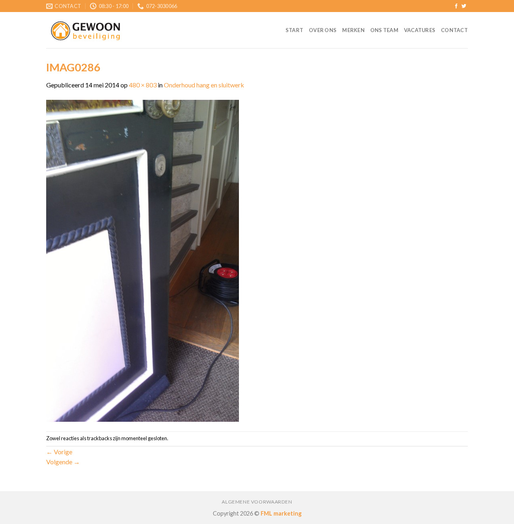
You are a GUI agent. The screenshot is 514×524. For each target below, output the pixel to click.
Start (294, 30)
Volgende (63, 461)
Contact (454, 30)
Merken (353, 30)
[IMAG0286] (142, 260)
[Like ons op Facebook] (456, 6)
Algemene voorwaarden (257, 502)
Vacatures (419, 30)
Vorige (59, 451)
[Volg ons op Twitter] (463, 6)
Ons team (384, 30)
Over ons (323, 30)
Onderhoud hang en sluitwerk (204, 85)
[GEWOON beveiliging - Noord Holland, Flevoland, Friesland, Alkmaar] (86, 30)
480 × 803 (143, 85)
